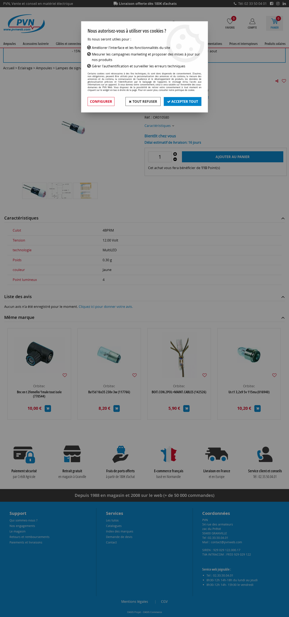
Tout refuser (144, 101)
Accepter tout (184, 101)
